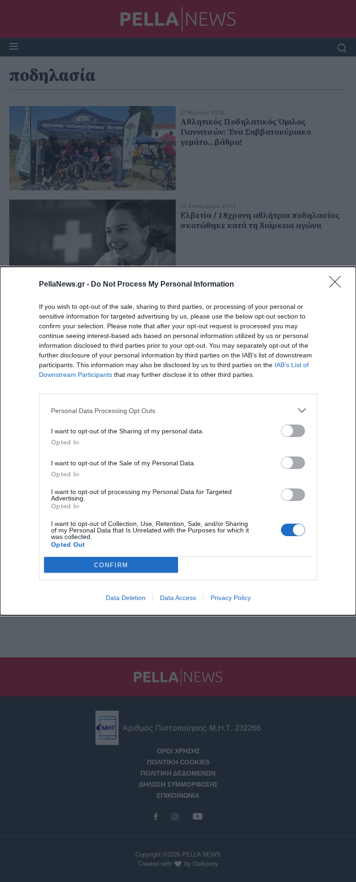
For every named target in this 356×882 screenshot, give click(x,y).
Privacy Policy (230, 597)
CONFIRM (111, 565)
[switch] (293, 431)
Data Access (178, 597)
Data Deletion (126, 597)
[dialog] (178, 441)
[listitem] (178, 410)
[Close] (338, 285)
